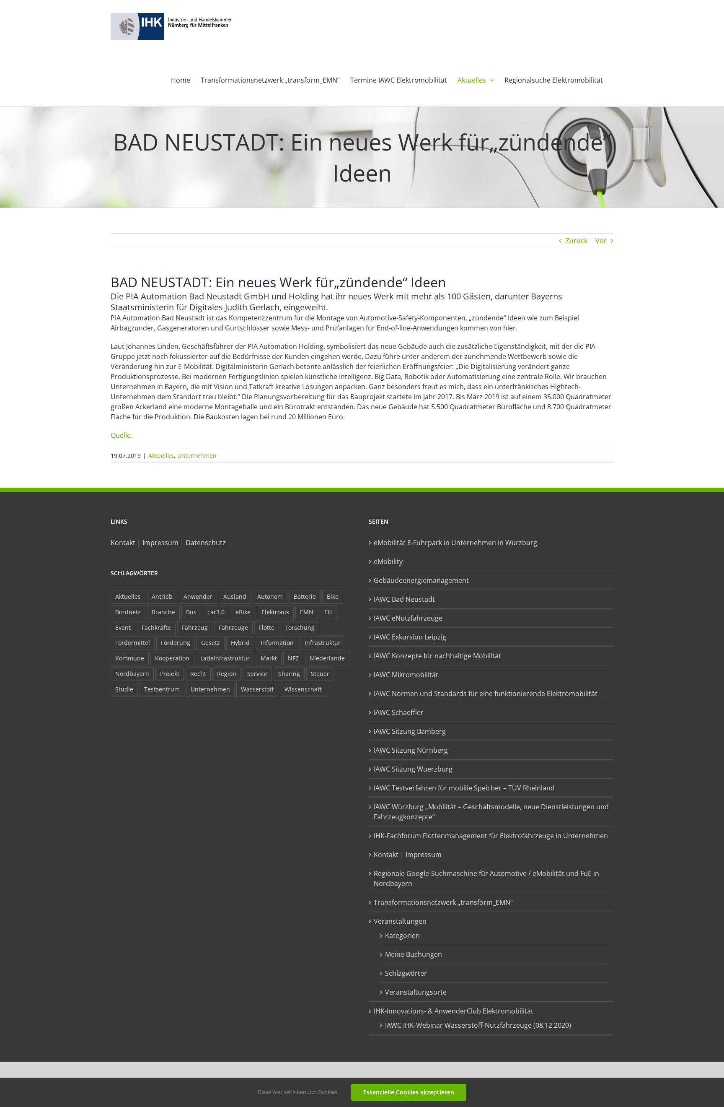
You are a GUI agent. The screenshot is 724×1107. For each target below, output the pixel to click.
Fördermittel (132, 643)
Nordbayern (132, 674)
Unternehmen (197, 456)
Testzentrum (162, 689)
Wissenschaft (303, 689)
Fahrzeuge (233, 627)
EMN (306, 612)
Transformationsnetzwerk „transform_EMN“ (443, 902)
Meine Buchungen (413, 954)
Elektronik (275, 612)
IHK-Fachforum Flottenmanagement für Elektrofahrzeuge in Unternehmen (491, 835)
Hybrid (240, 643)
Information (277, 643)
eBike (243, 612)
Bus (191, 612)
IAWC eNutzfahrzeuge (408, 618)
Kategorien (402, 935)
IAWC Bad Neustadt (404, 599)
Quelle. (121, 435)
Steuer (320, 674)
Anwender (198, 596)
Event (123, 627)
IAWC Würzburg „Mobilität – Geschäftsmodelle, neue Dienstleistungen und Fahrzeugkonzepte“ (491, 811)
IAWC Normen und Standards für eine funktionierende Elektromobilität (485, 693)
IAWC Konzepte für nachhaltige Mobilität (437, 655)
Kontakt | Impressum (408, 854)
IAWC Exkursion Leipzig (410, 637)
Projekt (169, 674)
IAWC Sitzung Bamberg (410, 731)
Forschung (300, 627)
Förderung (175, 643)
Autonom (270, 596)
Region (226, 674)
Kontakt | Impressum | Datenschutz (168, 542)
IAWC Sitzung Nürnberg (411, 750)
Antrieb (162, 596)
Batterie (305, 596)
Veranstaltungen (400, 921)
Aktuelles (161, 456)
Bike (333, 596)
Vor (601, 240)
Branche (163, 612)
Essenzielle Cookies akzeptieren (408, 1092)
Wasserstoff (257, 689)
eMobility (388, 561)
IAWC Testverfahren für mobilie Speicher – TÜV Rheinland (464, 788)
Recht (198, 674)
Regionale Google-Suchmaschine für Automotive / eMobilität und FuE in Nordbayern (486, 878)
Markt (269, 658)
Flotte (266, 627)
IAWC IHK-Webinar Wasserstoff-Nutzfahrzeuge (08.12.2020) (478, 1025)
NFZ (293, 658)
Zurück (576, 240)
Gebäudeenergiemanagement (421, 580)
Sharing (289, 674)
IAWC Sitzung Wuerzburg (413, 769)
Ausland (234, 596)
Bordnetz (128, 612)
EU (328, 612)
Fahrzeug (195, 627)
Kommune (129, 658)
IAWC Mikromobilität (406, 674)
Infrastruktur (323, 643)
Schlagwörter (406, 973)
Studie (124, 689)
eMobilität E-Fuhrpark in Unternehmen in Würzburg (455, 542)
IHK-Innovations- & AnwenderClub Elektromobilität (453, 1011)
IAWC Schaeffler (399, 712)
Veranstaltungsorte (416, 992)
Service (257, 674)
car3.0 (216, 612)
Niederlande (327, 658)
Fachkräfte (156, 627)
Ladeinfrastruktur (225, 658)
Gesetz (210, 643)
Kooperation (172, 658)
